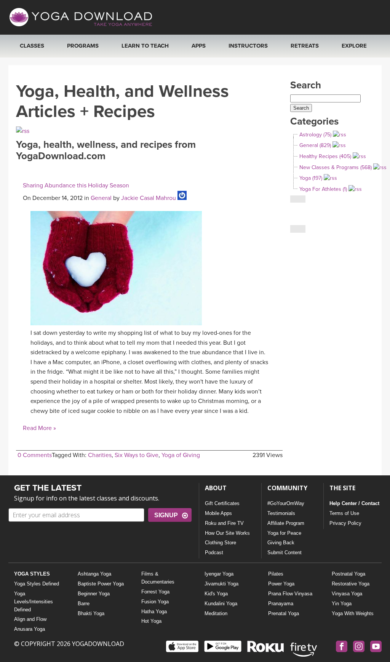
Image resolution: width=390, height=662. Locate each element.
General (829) (315, 145)
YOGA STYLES (32, 574)
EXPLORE (354, 45)
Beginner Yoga (94, 593)
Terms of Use (344, 513)
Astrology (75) (315, 134)
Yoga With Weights (353, 613)
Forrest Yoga (155, 592)
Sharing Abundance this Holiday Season (76, 185)
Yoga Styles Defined (36, 584)
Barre (84, 603)
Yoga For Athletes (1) (323, 189)
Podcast (214, 552)
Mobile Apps (218, 513)
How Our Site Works (227, 533)
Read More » (39, 428)
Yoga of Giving (180, 455)
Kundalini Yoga (221, 603)
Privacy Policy (345, 523)
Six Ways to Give (136, 455)
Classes (32, 45)
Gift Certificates (222, 503)
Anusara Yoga (29, 629)
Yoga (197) (310, 178)
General (101, 198)
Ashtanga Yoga (94, 574)
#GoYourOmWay (285, 503)
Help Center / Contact (354, 503)
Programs (83, 45)
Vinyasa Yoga (347, 593)
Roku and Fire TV (224, 523)
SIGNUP (166, 515)
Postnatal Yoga (348, 574)
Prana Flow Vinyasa (290, 593)
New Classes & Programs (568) (335, 167)
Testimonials (281, 513)
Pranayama (280, 603)
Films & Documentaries (157, 578)
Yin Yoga (342, 603)
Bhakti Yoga (91, 613)
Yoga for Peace (284, 533)
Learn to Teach (145, 45)
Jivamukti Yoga (221, 584)
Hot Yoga (151, 621)
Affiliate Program (285, 523)
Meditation (216, 613)
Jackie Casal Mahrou (148, 198)
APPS (199, 45)
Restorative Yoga (350, 584)
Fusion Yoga (155, 601)
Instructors (248, 45)
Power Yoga (281, 584)
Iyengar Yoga (219, 574)
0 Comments (35, 455)
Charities (100, 455)
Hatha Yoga (154, 611)
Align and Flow (30, 619)
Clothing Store (220, 542)
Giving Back (280, 542)
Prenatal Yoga (283, 613)
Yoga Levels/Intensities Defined (33, 601)
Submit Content (284, 552)
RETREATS (305, 45)
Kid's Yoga (216, 593)
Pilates (275, 574)
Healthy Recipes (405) (325, 156)
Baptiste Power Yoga (101, 584)
